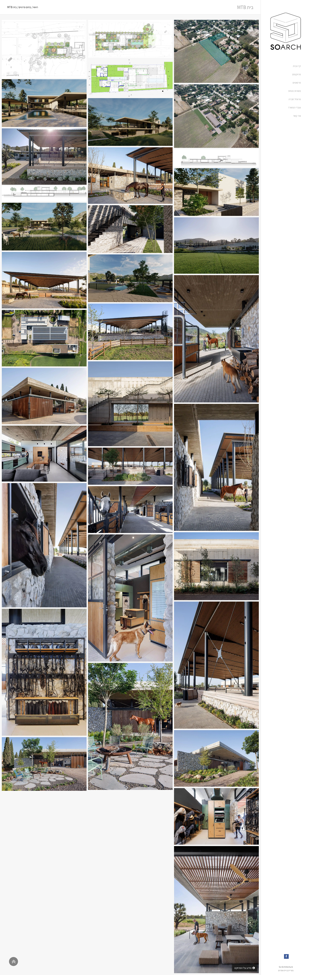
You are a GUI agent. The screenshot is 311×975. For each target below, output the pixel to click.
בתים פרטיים (25, 7)
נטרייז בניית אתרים (286, 970)
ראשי (35, 7)
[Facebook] (286, 956)
